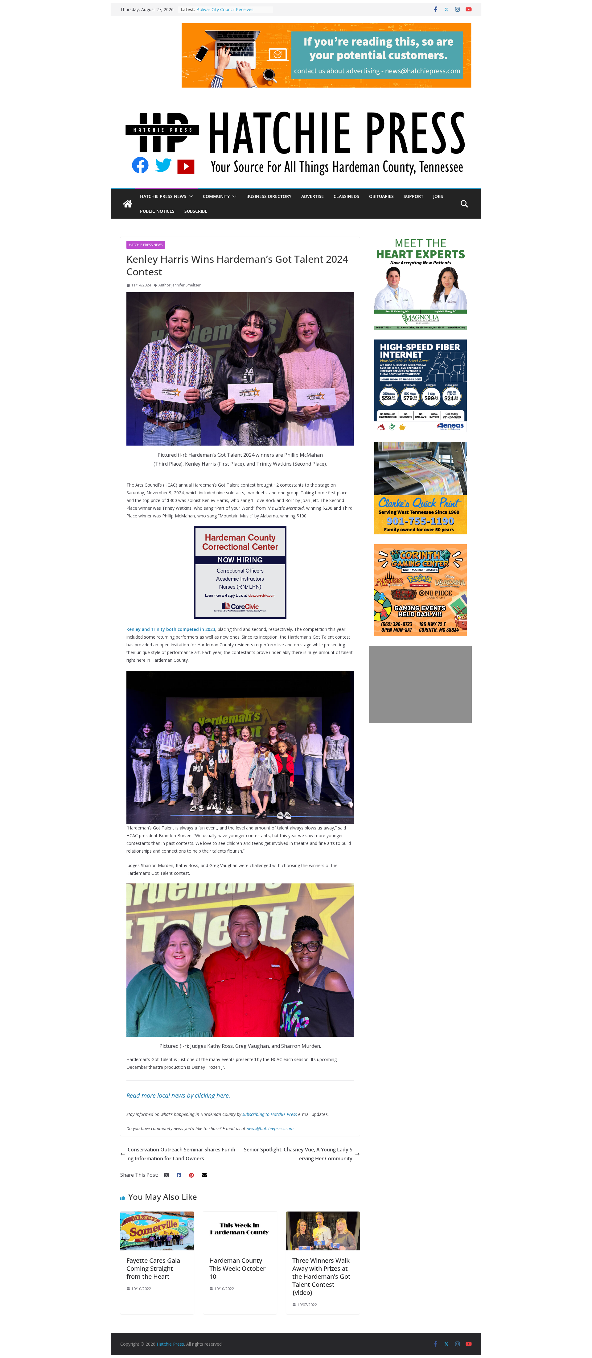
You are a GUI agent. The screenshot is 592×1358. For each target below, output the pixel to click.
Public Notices (157, 211)
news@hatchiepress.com (270, 1128)
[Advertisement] (420, 684)
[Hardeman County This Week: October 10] (240, 1215)
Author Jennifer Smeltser (179, 285)
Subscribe (195, 211)
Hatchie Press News (163, 196)
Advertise (312, 196)
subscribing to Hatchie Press (269, 1114)
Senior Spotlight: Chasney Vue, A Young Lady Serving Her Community (298, 1154)
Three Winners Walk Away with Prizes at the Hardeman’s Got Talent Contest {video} (321, 1276)
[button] (189, 196)
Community (216, 196)
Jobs (438, 196)
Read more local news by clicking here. (178, 1095)
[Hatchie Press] (296, 99)
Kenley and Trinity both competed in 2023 (170, 629)
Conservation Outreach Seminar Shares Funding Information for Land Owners (181, 1154)
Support (413, 196)
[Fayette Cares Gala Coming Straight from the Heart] (157, 1215)
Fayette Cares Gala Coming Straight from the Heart (153, 1268)
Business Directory (268, 196)
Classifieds (346, 196)
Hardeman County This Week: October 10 (237, 1268)
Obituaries (381, 196)
